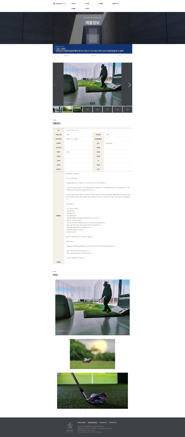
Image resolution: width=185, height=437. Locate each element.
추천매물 (101, 3)
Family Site (102, 422)
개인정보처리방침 (92, 422)
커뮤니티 (87, 8)
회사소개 (73, 3)
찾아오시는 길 (112, 422)
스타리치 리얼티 (81, 422)
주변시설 (93, 55)
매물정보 (66, 55)
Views (119, 55)
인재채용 (73, 8)
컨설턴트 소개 (115, 3)
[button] (129, 85)
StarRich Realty (60, 3)
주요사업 (87, 3)
